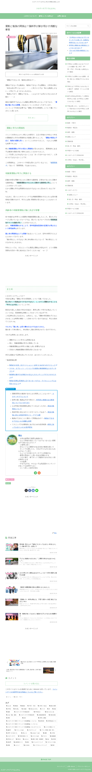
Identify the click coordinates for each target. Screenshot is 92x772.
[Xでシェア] (26, 490)
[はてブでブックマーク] (33, 490)
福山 (20, 435)
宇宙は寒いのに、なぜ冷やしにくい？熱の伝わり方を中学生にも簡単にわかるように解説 (78, 108)
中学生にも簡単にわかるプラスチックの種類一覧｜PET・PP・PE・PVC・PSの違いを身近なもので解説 (78, 68)
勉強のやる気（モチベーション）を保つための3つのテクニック (32, 365)
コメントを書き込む (31, 684)
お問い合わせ (71, 766)
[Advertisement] (31, 269)
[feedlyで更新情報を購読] (35, 472)
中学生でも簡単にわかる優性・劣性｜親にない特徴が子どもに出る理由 (78, 79)
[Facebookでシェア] (29, 490)
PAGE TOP (46, 759)
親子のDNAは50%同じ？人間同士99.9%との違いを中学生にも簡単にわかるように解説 (78, 98)
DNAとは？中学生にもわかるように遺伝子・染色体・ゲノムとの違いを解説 (78, 88)
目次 (29, 118)
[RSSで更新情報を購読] (39, 472)
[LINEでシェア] (36, 490)
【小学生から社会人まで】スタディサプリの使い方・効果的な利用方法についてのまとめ (79, 40)
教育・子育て (10, 479)
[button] (88, 26)
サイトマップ (61, 766)
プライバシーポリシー (83, 766)
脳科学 (8, 483)
